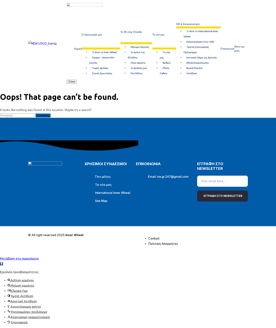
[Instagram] (151, 192)
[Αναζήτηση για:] (17, 115)
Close (71, 81)
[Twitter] (174, 192)
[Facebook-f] (140, 192)
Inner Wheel (74, 235)
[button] (1, 263)
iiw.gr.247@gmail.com (173, 176)
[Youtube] (162, 192)
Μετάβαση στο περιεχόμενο (19, 258)
